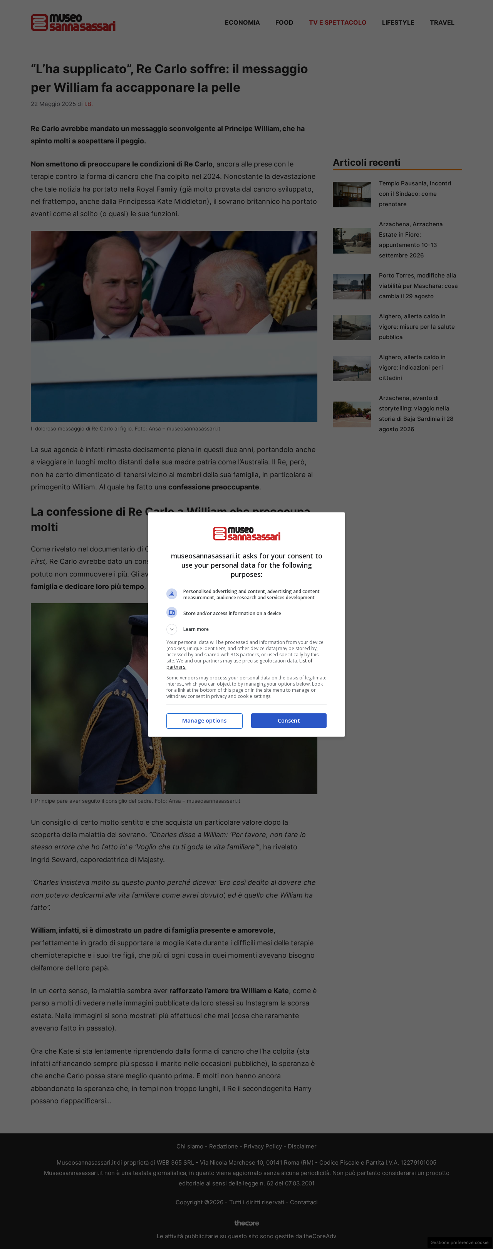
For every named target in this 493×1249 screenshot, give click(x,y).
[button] (246, 629)
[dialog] (246, 624)
